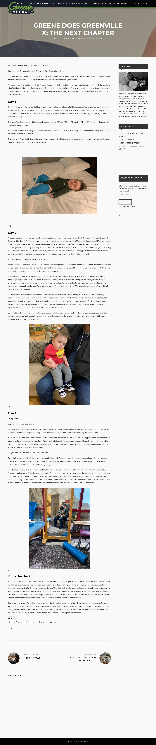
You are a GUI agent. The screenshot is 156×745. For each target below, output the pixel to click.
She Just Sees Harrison (130, 143)
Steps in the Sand (127, 140)
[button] (8, 570)
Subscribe (125, 202)
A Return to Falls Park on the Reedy (85, 658)
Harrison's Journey (78, 39)
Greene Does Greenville (60, 39)
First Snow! (34, 658)
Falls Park (56, 313)
